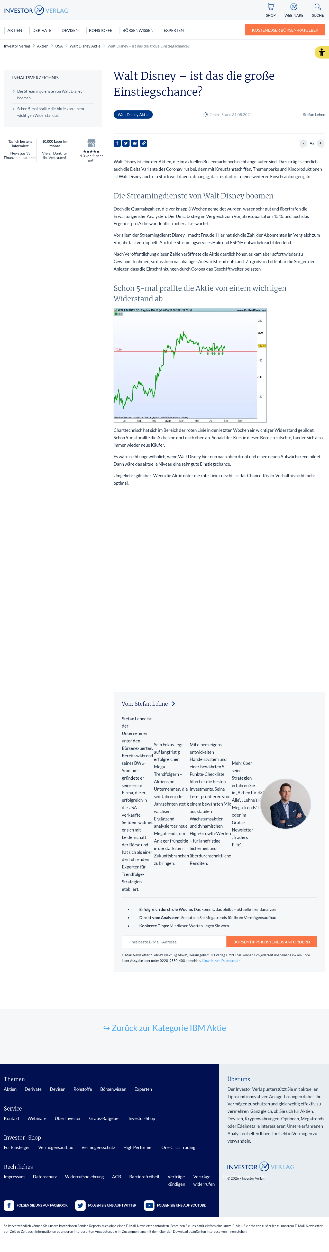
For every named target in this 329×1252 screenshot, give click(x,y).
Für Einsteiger (17, 1147)
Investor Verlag (17, 46)
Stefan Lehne (314, 114)
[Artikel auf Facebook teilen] (117, 143)
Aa (312, 143)
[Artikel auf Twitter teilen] (126, 143)
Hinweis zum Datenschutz (221, 961)
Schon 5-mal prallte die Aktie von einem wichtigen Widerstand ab (50, 112)
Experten (174, 30)
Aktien (14, 30)
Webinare (37, 1118)
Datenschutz (45, 1176)
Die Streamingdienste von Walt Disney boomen (50, 94)
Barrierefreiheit (144, 1176)
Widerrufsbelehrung (84, 1176)
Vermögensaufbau (55, 1147)
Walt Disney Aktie (85, 46)
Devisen (70, 30)
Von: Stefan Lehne (145, 704)
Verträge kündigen (176, 1180)
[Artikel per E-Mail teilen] (134, 143)
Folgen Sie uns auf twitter (112, 1205)
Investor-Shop (142, 1118)
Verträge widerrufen (204, 1180)
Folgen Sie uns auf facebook (42, 1205)
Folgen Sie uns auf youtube (181, 1205)
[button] (322, 52)
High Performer (138, 1147)
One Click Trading (178, 1147)
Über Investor (68, 1118)
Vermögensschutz (98, 1147)
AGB (116, 1176)
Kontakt (11, 1118)
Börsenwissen (138, 30)
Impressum (14, 1176)
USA (59, 46)
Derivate (41, 30)
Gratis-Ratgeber (104, 1118)
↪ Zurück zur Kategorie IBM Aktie (164, 1028)
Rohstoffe (100, 30)
